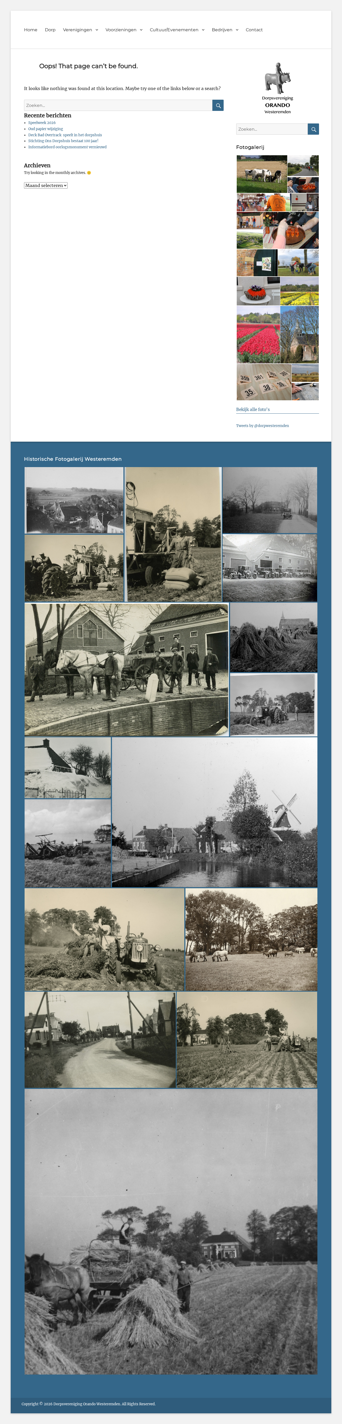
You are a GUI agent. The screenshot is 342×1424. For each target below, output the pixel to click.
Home (30, 29)
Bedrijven (222, 29)
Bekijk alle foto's (253, 409)
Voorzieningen (121, 29)
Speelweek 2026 (42, 123)
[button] (261, 174)
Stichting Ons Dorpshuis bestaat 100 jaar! (63, 141)
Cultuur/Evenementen (174, 29)
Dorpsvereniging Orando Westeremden (86, 1404)
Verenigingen (77, 29)
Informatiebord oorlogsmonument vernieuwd (67, 147)
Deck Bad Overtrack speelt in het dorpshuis (65, 135)
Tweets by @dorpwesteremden (262, 426)
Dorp (50, 29)
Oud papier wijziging (45, 129)
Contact (254, 29)
